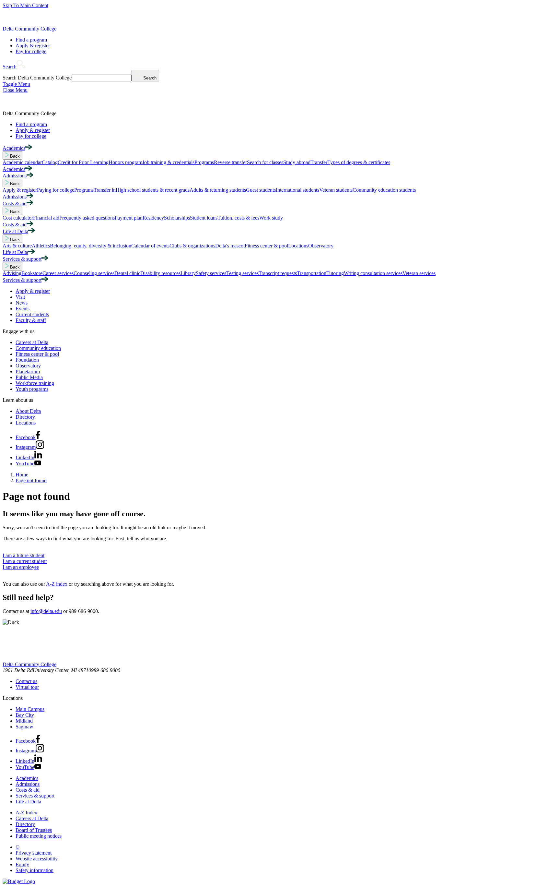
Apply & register (33, 45)
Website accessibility (37, 858)
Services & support (35, 795)
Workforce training (35, 383)
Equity (22, 864)
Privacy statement (34, 853)
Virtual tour (27, 687)
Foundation (27, 360)
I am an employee (21, 567)
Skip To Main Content (25, 5)
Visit (20, 297)
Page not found (31, 480)
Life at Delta (28, 801)
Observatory (28, 365)
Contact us (26, 681)
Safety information (34, 870)
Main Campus (30, 709)
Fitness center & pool (37, 354)
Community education (38, 348)
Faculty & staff (31, 320)
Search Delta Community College (37, 77)
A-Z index (56, 584)
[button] (14, 66)
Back (14, 156)
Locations (26, 423)
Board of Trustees (34, 830)
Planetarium (28, 371)
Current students (32, 314)
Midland (24, 721)
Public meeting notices (39, 836)
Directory (25, 417)
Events (22, 308)
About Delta (28, 411)
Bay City (25, 715)
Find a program (31, 39)
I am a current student (25, 561)
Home (22, 474)
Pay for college (31, 51)
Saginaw (24, 726)
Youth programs (32, 389)
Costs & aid (28, 790)
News (22, 303)
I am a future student (23, 555)
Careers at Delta (32, 342)
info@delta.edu (46, 611)
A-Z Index (26, 812)
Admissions (28, 784)
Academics (27, 778)
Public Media (29, 377)
